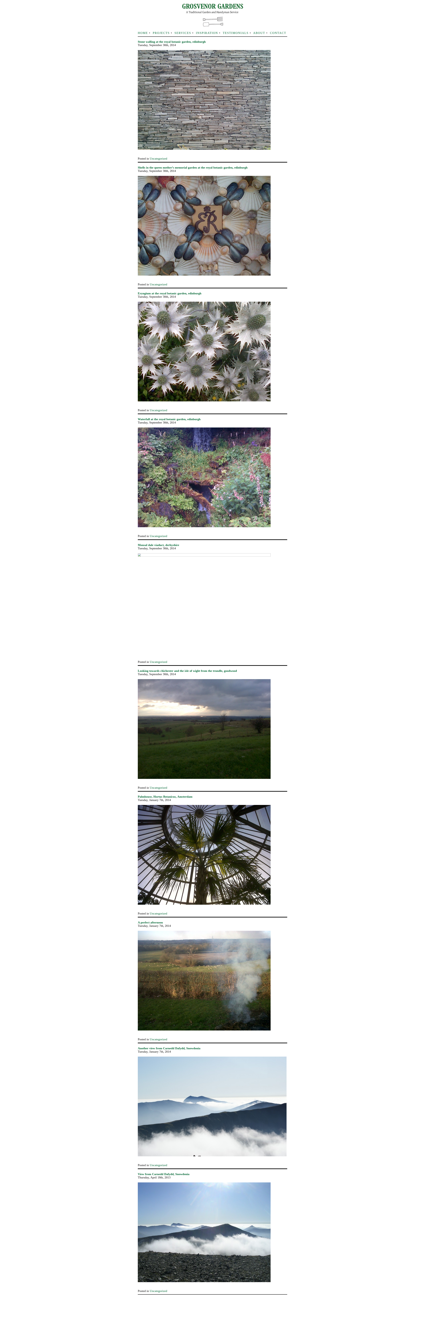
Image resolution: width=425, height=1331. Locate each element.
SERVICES (182, 33)
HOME (143, 33)
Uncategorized (158, 158)
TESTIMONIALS (236, 33)
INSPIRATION (207, 33)
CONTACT (278, 33)
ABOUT (259, 33)
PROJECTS (161, 33)
